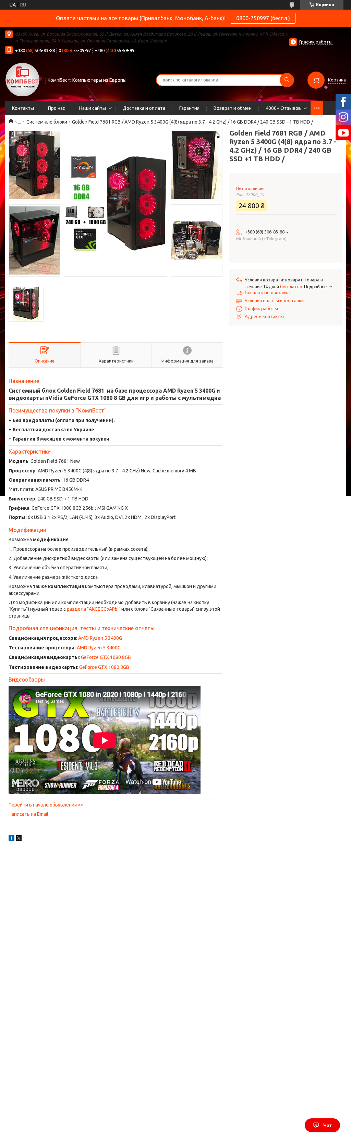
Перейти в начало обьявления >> (46, 805)
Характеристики (30, 451)
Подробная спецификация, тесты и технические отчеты (82, 628)
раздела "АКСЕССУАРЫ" (93, 609)
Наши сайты (92, 108)
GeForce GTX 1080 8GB (106, 657)
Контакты (23, 108)
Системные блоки (46, 122)
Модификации (27, 530)
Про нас (56, 108)
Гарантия (189, 108)
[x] (19, 839)
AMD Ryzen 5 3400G (100, 638)
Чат (327, 1125)
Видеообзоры (27, 679)
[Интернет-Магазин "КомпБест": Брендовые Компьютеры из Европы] (22, 79)
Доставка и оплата (144, 108)
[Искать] (287, 80)
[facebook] (11, 839)
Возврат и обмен (233, 108)
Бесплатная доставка (267, 292)
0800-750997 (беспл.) (263, 18)
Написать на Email (28, 814)
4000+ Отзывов (283, 108)
